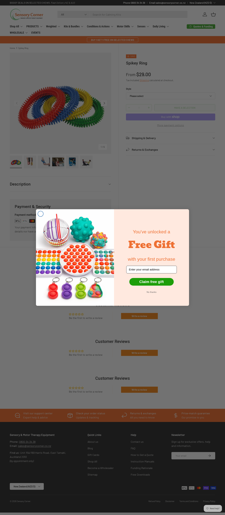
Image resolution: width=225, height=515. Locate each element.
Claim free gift (151, 282)
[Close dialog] (40, 214)
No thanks (151, 292)
